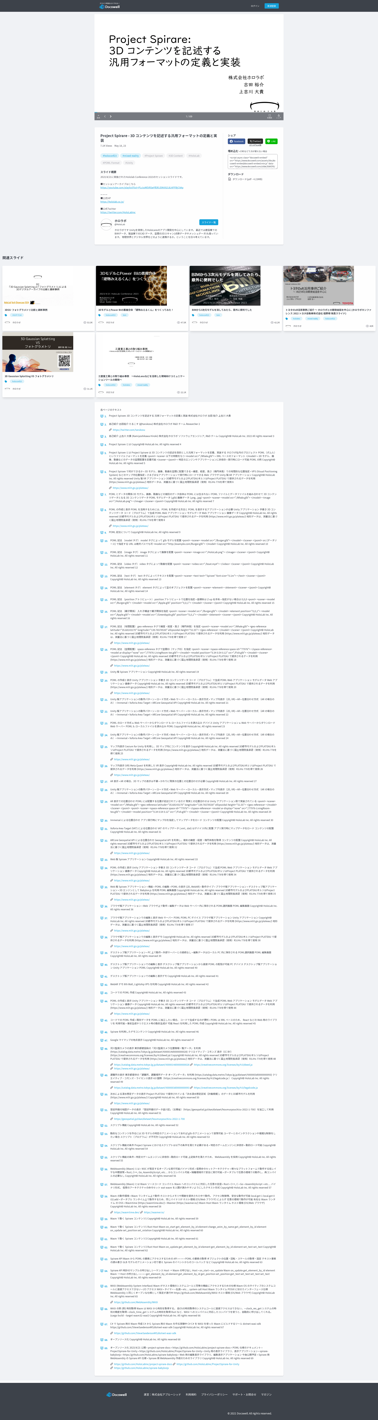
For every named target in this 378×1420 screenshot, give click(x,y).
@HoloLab (120, 224)
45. (106, 1020)
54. (106, 1145)
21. (106, 699)
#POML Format (111, 162)
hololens (296, 318)
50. (106, 1094)
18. (106, 649)
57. (106, 1184)
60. (106, 1227)
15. (106, 600)
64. (106, 1271)
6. (106, 472)
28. (106, 790)
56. (106, 1169)
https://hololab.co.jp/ (112, 201)
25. (106, 747)
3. (106, 436)
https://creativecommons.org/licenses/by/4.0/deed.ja (223, 1064)
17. (106, 627)
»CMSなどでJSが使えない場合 (253, 151)
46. (106, 1032)
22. (106, 711)
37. (106, 918)
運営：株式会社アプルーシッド (162, 1394)
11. (106, 552)
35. (106, 887)
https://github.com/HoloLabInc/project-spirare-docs (143, 1364)
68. (106, 1340)
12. (106, 564)
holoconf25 (17, 381)
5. (106, 453)
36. (106, 906)
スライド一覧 (209, 222)
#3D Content (176, 155)
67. (106, 1324)
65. (106, 1286)
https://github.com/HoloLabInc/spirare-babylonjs (141, 1368)
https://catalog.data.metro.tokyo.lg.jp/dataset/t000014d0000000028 (151, 1064)
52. (106, 1125)
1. (106, 416)
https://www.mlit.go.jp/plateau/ (130, 488)
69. (106, 1348)
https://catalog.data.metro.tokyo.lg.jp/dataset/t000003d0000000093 (151, 1087)
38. (106, 937)
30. (106, 820)
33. (106, 859)
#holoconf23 (110, 155)
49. (106, 1075)
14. (106, 588)
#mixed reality (131, 155)
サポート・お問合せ (244, 1394)
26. (106, 766)
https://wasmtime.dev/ (127, 1212)
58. (106, 1196)
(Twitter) (256, 141)
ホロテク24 (16, 315)
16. (106, 611)
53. (106, 1134)
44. (106, 1001)
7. (106, 494)
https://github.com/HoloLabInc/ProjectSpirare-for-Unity (208, 1364)
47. (106, 1040)
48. (106, 1048)
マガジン (266, 1394)
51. (106, 1110)
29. (106, 801)
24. (106, 735)
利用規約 (191, 1394)
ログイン (255, 5)
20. (106, 680)
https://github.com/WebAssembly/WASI (136, 1302)
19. (106, 672)
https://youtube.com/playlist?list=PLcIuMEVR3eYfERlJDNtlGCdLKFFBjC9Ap (141, 187)
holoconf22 (330, 318)
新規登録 (272, 5)
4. (106, 445)
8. (106, 510)
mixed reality (313, 318)
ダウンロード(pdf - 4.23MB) (247, 179)
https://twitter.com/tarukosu (129, 429)
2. (106, 424)
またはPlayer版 (255, 145)
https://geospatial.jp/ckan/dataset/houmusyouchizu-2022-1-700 (149, 1119)
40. (106, 964)
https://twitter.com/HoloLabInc (118, 212)
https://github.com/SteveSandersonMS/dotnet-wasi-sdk (145, 1333)
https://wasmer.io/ (154, 1212)
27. (106, 781)
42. (106, 984)
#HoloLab (194, 155)
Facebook (238, 141)
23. (106, 723)
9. (106, 532)
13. (106, 576)
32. (106, 840)
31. (106, 829)
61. (106, 1239)
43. (106, 993)
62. (106, 1247)
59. (106, 1219)
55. (106, 1157)
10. (106, 541)
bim (124, 315)
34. (106, 868)
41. (106, 976)
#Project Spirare (154, 155)
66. (106, 1309)
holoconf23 (110, 315)
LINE (273, 141)
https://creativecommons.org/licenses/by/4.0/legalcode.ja (226, 1087)
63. (106, 1259)
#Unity (129, 162)
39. (106, 953)
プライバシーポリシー (214, 1394)
